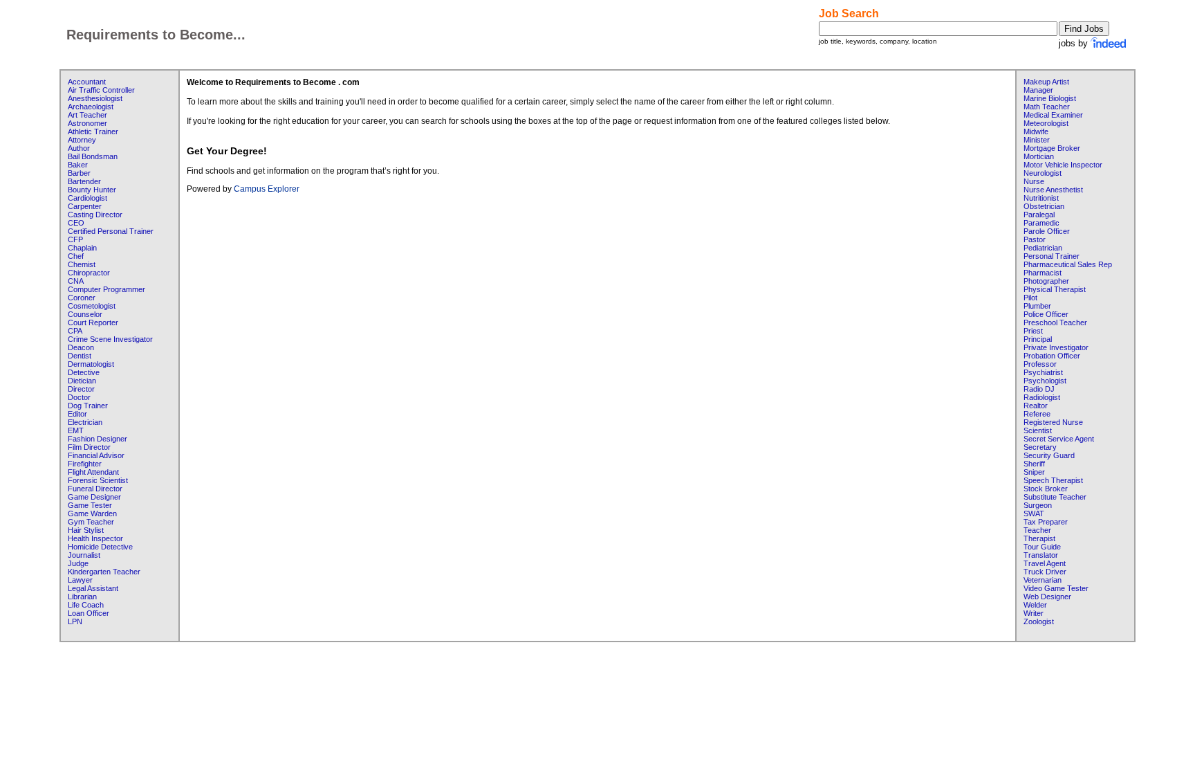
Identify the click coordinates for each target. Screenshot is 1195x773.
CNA (76, 281)
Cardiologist (87, 198)
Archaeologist (90, 106)
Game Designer (94, 497)
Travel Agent (1044, 563)
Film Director (89, 447)
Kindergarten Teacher (104, 571)
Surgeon (1037, 505)
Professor (1040, 364)
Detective (84, 372)
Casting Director (95, 214)
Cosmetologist (91, 306)
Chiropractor (89, 273)
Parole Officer (1046, 231)
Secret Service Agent (1058, 439)
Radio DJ (1039, 389)
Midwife (1035, 131)
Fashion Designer (97, 439)
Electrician (85, 422)
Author (79, 148)
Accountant (87, 82)
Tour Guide (1042, 547)
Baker (78, 165)
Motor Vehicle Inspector (1062, 165)
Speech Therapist (1053, 480)
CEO (76, 223)
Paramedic (1041, 223)
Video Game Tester (1056, 588)
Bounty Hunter (92, 189)
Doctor (79, 397)
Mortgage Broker (1051, 148)
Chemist (81, 264)
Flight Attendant (93, 472)
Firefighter (85, 464)
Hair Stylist (86, 530)
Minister (1036, 140)
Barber (79, 173)
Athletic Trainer (93, 131)
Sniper (1034, 472)
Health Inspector (95, 538)
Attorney (82, 140)
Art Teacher (87, 115)
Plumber (1037, 306)
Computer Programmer (106, 289)
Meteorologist (1045, 123)
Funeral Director (95, 488)
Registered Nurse (1053, 422)
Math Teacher (1046, 106)
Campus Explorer (266, 189)
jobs (1067, 43)
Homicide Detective (100, 547)
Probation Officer (1051, 356)
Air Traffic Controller (101, 90)
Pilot (1030, 297)
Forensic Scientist (98, 480)
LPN (75, 621)
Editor (77, 414)
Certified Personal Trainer (111, 231)
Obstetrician (1043, 206)
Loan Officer (88, 613)
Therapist (1039, 538)
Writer (1033, 613)
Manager (1038, 90)
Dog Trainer (88, 405)
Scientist (1037, 430)
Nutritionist (1041, 198)
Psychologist (1044, 380)
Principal (1037, 339)
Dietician (82, 380)
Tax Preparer (1045, 522)
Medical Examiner (1053, 115)
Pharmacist (1042, 273)
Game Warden (92, 513)
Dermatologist (91, 364)
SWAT (1033, 513)
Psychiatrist (1043, 372)
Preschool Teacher (1055, 322)
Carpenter (85, 206)
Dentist (79, 356)
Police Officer (1045, 314)
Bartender (84, 181)
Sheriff (1034, 464)
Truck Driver (1044, 571)
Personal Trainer (1051, 256)
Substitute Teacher (1054, 497)
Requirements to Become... (156, 34)
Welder (1035, 605)
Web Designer (1047, 596)
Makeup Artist (1046, 82)
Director (81, 389)
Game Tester (90, 505)
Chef (76, 256)
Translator (1040, 555)
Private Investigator (1056, 347)
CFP (75, 239)
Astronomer (87, 123)
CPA (75, 331)
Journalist (84, 555)
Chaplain (82, 248)
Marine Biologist (1049, 98)
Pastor (1034, 239)
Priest (1033, 331)
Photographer (1046, 281)
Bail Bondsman (93, 156)
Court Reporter (93, 322)
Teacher (1037, 530)
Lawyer (80, 580)
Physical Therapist (1054, 289)
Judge (78, 563)
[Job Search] (1109, 43)
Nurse (1033, 181)
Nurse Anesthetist (1053, 189)
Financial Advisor (96, 455)
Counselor (85, 314)
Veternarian (1042, 580)
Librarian (82, 596)
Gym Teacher (91, 522)
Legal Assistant (93, 588)
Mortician (1038, 156)
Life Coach (86, 605)
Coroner (81, 297)
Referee (1036, 414)
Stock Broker (1045, 488)
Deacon (81, 347)
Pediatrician (1042, 248)
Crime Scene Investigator (110, 339)
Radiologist (1041, 397)
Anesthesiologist (95, 98)
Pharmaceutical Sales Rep (1067, 264)
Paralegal (1039, 214)
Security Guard (1049, 455)
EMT (76, 430)
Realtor (1035, 405)
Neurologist (1042, 173)
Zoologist (1038, 621)
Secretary (1040, 447)
